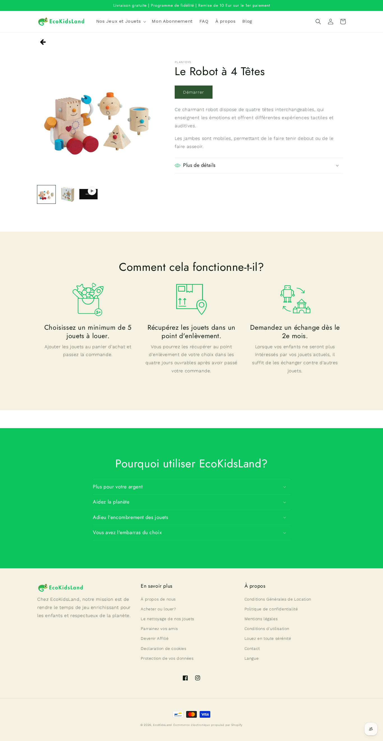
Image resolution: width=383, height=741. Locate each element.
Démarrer (193, 92)
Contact (252, 648)
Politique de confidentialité (271, 609)
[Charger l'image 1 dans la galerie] (46, 194)
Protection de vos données (167, 658)
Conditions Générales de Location (277, 599)
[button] (121, 21)
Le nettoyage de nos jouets (167, 619)
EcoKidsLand (162, 724)
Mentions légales (261, 619)
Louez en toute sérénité (267, 638)
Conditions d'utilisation (266, 628)
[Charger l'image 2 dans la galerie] (67, 194)
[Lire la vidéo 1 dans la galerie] (88, 194)
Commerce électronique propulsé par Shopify (208, 724)
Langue (251, 658)
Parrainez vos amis (159, 628)
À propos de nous (158, 599)
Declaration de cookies (163, 648)
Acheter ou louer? (158, 609)
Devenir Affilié (155, 638)
